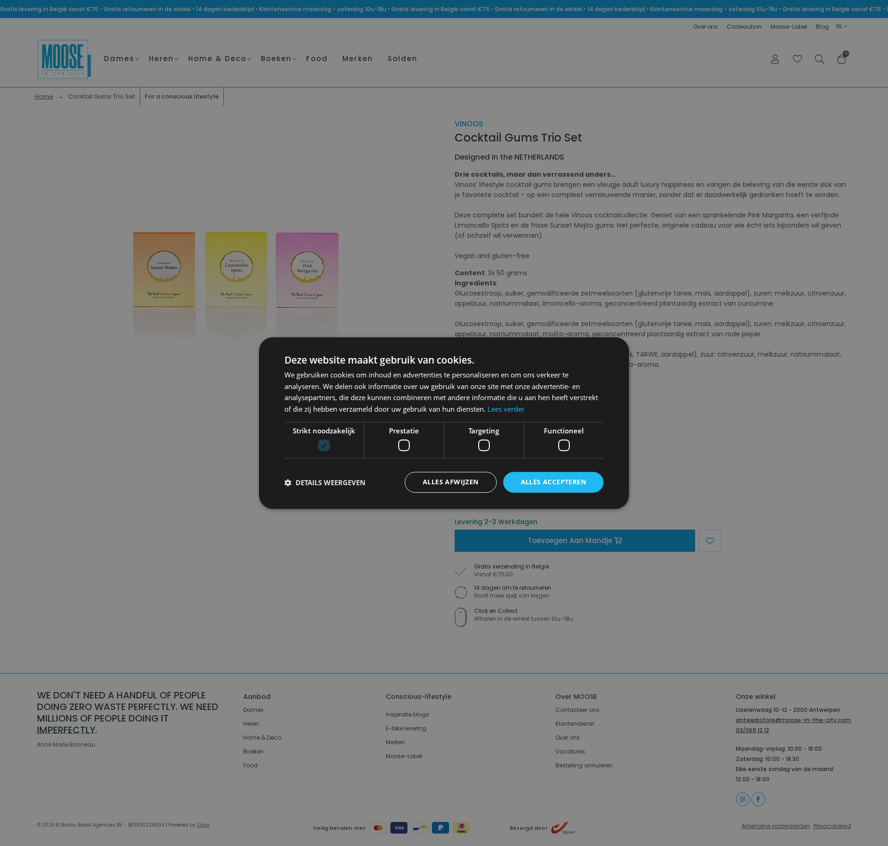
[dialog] (444, 423)
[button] (324, 482)
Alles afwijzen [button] (451, 482)
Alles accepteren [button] (553, 482)
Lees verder (505, 409)
